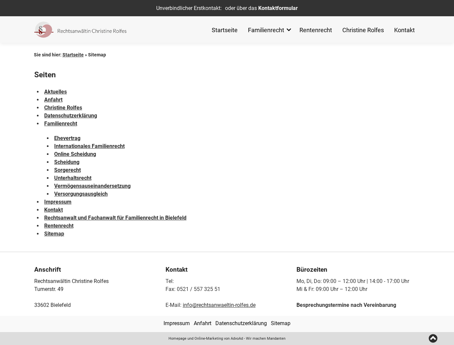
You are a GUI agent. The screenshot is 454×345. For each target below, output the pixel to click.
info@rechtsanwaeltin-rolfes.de (219, 305)
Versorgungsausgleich (81, 194)
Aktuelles (55, 92)
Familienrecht (266, 30)
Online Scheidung (75, 154)
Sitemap (54, 234)
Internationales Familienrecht (89, 146)
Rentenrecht (315, 30)
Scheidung (66, 162)
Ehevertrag (67, 138)
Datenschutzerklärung (70, 115)
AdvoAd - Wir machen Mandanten (258, 338)
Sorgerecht (67, 170)
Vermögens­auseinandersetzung (92, 186)
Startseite (225, 30)
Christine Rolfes (363, 30)
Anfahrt (53, 100)
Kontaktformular (278, 8)
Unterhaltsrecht (72, 178)
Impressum (57, 202)
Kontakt (404, 30)
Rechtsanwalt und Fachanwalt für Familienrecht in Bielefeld (115, 218)
